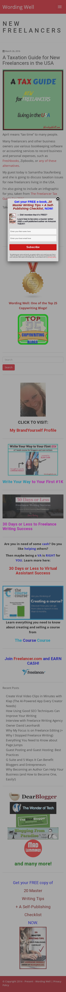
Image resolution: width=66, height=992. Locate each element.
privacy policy (52, 257)
